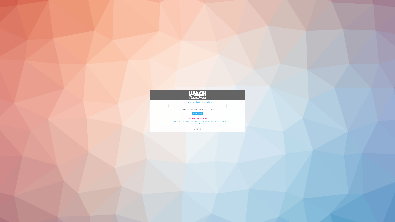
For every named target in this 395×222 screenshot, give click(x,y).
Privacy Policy (197, 128)
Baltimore (189, 121)
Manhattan (215, 121)
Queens (223, 121)
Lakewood (205, 121)
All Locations (198, 124)
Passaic (197, 121)
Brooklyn (173, 121)
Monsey (181, 121)
